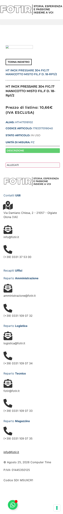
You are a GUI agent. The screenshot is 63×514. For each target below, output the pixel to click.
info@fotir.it (11, 452)
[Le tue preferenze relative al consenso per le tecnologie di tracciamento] (57, 508)
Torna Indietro (19, 61)
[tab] (33, 150)
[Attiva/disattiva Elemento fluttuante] (13, 505)
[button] (31, 22)
